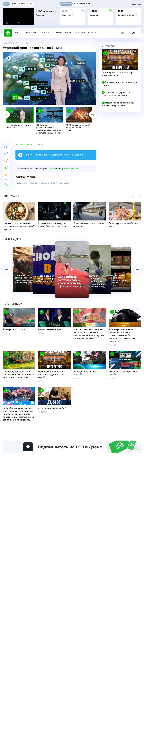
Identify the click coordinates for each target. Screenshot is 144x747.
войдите (52, 169)
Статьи (58, 33)
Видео (68, 33)
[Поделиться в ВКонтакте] (6, 154)
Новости (46, 33)
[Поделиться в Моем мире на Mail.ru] (6, 175)
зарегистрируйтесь (69, 169)
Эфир (16, 33)
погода (19, 144)
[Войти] (133, 33)
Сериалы (92, 33)
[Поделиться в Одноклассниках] (6, 161)
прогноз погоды (34, 144)
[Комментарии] (6, 184)
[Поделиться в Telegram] (6, 147)
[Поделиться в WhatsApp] (6, 168)
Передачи (80, 33)
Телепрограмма (31, 33)
